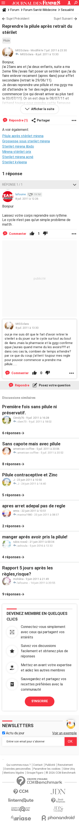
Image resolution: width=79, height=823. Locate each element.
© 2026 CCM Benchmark (60, 772)
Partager (43, 120)
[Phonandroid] (58, 818)
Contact (38, 764)
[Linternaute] (21, 800)
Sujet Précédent (17, 18)
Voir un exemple (64, 733)
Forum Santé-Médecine (40, 10)
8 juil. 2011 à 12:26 (26, 198)
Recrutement (65, 764)
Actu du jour (14, 733)
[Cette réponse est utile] (32, 233)
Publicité (50, 764)
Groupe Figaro (35, 772)
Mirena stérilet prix (16, 152)
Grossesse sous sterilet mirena (26, 141)
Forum (14, 10)
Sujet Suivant (63, 18)
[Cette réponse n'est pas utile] (45, 233)
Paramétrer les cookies (47, 768)
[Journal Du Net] (58, 791)
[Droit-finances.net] (58, 800)
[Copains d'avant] (21, 809)
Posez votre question (54, 385)
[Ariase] (21, 818)
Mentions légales (14, 772)
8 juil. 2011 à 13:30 (47, 54)
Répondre (21, 385)
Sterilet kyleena (14, 162)
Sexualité (67, 10)
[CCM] (21, 791)
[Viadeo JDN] (58, 809)
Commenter (17, 233)
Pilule (6, 40)
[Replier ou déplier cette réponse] (74, 184)
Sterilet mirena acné (17, 157)
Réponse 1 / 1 (12, 184)
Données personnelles (17, 768)
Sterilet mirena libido (18, 146)
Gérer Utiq (69, 768)
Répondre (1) (18, 120)
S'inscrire (39, 701)
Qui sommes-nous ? (18, 764)
